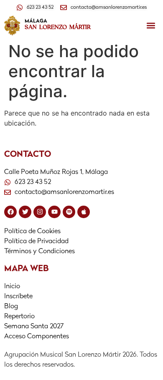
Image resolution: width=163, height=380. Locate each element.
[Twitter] (25, 212)
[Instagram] (39, 212)
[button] (151, 26)
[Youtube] (54, 212)
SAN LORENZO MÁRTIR (58, 27)
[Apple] (83, 212)
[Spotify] (69, 212)
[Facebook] (10, 212)
